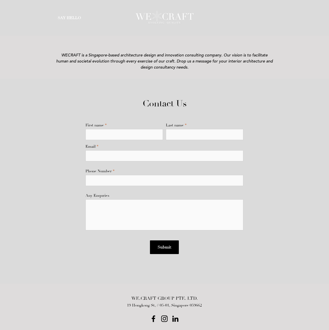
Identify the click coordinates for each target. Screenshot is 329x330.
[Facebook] (153, 318)
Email (90, 147)
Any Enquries (97, 196)
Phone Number (98, 171)
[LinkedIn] (175, 318)
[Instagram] (164, 318)
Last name (175, 125)
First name (94, 125)
